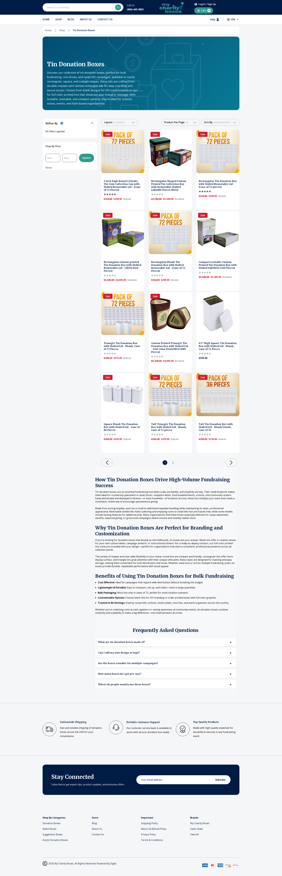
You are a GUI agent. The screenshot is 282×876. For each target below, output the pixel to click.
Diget (113, 863)
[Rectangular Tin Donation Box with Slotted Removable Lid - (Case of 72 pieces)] (217, 151)
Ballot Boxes (49, 828)
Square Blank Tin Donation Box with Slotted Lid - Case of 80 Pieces (122, 427)
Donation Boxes (51, 823)
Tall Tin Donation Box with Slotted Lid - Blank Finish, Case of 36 (216, 427)
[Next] (231, 463)
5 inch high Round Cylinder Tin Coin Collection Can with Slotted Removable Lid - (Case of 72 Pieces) (122, 185)
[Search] (118, 7)
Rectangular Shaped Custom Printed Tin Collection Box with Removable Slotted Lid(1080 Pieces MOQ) (168, 185)
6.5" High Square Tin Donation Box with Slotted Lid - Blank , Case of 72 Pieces (218, 346)
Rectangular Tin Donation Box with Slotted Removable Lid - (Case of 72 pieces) (218, 184)
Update (86, 157)
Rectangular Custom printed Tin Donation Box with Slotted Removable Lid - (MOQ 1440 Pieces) (122, 266)
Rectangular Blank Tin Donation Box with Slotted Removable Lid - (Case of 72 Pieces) (168, 266)
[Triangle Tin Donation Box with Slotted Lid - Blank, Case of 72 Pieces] (122, 313)
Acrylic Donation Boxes (55, 840)
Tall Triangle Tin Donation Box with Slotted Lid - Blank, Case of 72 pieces (169, 427)
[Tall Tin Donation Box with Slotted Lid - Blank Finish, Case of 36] (217, 394)
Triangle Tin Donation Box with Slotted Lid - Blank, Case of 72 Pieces (122, 346)
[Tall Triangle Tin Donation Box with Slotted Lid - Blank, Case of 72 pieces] (170, 394)
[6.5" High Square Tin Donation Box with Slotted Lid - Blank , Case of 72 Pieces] (217, 313)
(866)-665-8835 (135, 9)
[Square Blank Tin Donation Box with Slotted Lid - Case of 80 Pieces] (122, 394)
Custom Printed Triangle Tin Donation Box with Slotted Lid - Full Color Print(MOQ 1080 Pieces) (169, 347)
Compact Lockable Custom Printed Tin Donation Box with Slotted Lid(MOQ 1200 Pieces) (218, 265)
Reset (49, 167)
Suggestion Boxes (53, 834)
